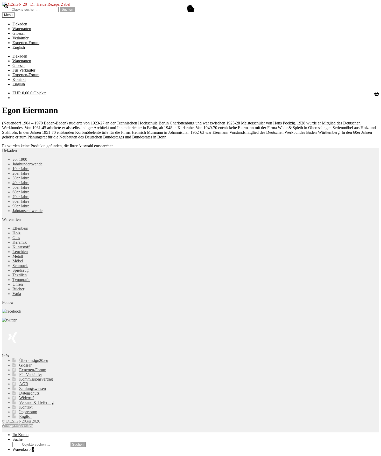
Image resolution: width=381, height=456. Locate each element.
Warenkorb (23, 449)
